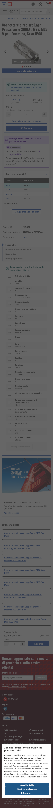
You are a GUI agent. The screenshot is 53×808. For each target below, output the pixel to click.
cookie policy (42, 777)
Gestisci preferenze (27, 789)
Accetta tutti (27, 785)
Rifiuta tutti (27, 793)
